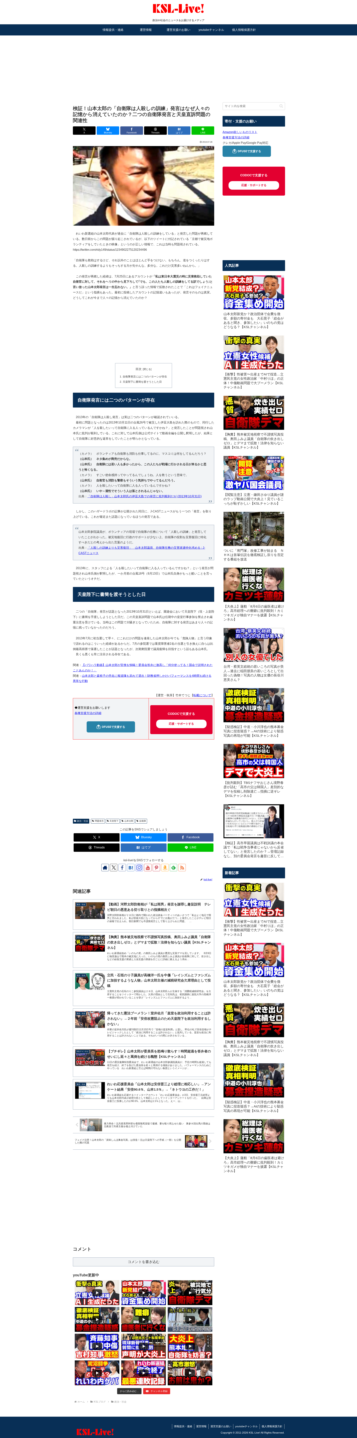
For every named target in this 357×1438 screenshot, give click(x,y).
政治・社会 (82, 821)
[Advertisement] (178, 64)
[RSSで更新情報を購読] (182, 867)
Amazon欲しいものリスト (240, 132)
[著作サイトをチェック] (105, 867)
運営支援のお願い (220, 1426)
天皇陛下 (114, 821)
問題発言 (99, 821)
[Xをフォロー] (113, 867)
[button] (281, 106)
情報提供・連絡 (183, 1426)
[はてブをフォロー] (130, 867)
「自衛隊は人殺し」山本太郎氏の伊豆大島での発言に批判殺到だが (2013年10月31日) (144, 496)
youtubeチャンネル (246, 1426)
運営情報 (201, 1426)
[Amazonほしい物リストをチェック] (165, 867)
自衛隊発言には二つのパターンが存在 (145, 376)
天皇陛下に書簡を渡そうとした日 (142, 381)
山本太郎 (128, 821)
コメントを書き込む (144, 1262)
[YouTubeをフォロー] (148, 867)
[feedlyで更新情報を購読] (173, 867)
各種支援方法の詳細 (88, 713)
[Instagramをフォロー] (139, 867)
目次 (138, 369)
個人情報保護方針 (272, 1426)
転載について (202, 695)
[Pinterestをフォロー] (156, 867)
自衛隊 (142, 821)
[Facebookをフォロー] (122, 867)
